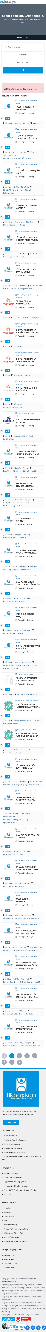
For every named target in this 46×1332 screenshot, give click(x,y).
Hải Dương (17, 598)
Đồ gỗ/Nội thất (8, 918)
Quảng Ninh (27, 598)
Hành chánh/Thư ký (10, 601)
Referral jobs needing (12, 1144)
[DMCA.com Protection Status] (8, 1318)
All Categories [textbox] (22, 62)
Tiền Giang (26, 535)
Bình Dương (19, 500)
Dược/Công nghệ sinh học (12, 471)
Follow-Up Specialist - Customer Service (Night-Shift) (27, 680)
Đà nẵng (24, 750)
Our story (7, 1208)
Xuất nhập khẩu (8, 193)
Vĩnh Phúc (22, 152)
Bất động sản (34, 317)
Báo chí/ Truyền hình (21, 317)
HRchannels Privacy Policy (14, 1233)
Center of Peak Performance (15, 1140)
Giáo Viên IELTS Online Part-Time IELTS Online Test (27, 736)
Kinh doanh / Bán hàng (11, 668)
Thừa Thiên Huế (30, 222)
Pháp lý (27, 375)
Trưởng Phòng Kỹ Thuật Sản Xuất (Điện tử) (26, 138)
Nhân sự (36, 123)
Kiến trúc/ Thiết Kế (9, 289)
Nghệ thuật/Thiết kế (10, 823)
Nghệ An (8, 979)
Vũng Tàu (18, 883)
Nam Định (16, 814)
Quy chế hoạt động (11, 1237)
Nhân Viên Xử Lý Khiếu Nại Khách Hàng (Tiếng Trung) (27, 965)
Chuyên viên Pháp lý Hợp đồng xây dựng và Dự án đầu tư (27, 332)
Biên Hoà (18, 123)
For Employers (8, 1168)
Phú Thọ (14, 152)
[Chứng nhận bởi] (23, 1319)
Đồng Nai (26, 123)
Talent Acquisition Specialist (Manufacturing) (25, 109)
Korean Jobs (9, 1268)
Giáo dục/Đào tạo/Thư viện (23, 721)
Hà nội (7, 152)
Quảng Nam (19, 222)
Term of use (9, 1216)
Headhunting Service (12, 1173)
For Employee (8, 1130)
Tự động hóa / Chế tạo (25, 289)
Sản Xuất (33, 152)
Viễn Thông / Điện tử (10, 155)
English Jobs (9, 1255)
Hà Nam (8, 814)
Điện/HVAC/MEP (25, 570)
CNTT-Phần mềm (9, 633)
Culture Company (10, 1225)
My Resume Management (14, 1148)
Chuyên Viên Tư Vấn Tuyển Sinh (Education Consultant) (27, 707)
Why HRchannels (10, 1136)
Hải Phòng (8, 598)
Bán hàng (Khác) (9, 439)
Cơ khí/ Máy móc (36, 254)
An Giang (8, 187)
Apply (7, 118)
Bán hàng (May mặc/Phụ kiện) (26, 665)
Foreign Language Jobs (12, 1249)
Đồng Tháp (25, 187)
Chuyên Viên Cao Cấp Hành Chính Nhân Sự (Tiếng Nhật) (26, 997)
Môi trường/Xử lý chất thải (12, 506)
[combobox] (23, 54)
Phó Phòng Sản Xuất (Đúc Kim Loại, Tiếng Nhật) (26, 933)
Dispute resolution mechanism (15, 1241)
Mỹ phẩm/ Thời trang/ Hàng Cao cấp (15, 820)
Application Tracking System (15, 1182)
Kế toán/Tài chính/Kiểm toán (13, 190)
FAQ (5, 1221)
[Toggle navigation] (43, 2)
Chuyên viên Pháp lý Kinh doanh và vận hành (26, 361)
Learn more (11, 1122)
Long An (18, 468)
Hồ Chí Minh (9, 123)
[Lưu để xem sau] (1, 118)
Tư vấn (31, 436)
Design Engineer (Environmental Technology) (24, 486)
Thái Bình (24, 814)
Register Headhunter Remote (15, 1153)
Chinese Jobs (9, 1259)
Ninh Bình (16, 979)
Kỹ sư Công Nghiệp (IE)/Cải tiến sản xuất (17, 158)
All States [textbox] (22, 55)
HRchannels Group (10, 1202)
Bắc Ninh (23, 254)
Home (19, 38)
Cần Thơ (16, 187)
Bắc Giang (15, 254)
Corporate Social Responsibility (16, 1229)
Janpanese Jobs (10, 1264)
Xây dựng (20, 854)
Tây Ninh (26, 468)
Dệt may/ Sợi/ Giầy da (10, 225)
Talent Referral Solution (13, 1178)
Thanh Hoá (25, 979)
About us (7, 1212)
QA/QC (22, 225)
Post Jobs (8, 1194)
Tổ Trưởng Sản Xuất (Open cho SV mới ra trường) (26, 553)
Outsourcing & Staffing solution (16, 1186)
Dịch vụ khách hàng (20, 436)
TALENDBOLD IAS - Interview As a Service (20, 1190)
